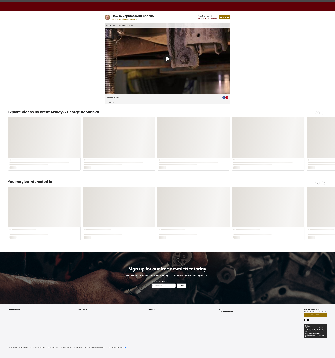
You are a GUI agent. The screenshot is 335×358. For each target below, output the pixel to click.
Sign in (108, 25)
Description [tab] (110, 102)
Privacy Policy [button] (66, 348)
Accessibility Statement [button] (97, 348)
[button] (207, 17)
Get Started (117, 25)
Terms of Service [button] (52, 348)
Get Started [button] (315, 315)
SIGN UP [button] (181, 285)
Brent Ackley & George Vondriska (124, 19)
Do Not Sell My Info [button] (80, 348)
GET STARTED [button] (224, 17)
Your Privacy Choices (115, 348)
